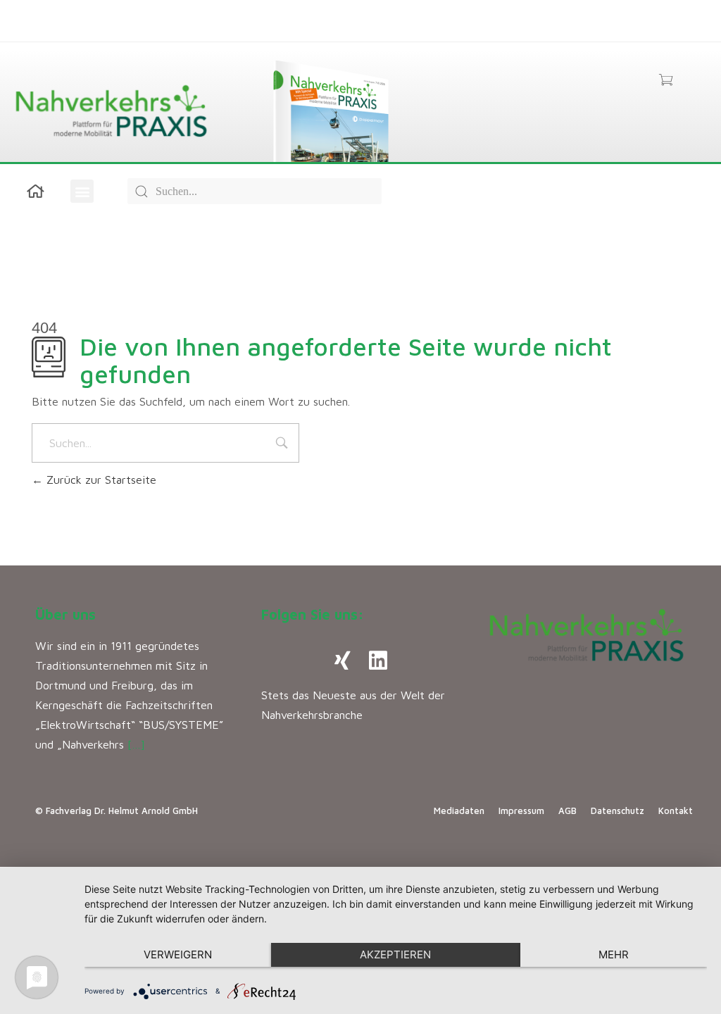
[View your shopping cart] (666, 81)
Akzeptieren (395, 954)
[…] (136, 744)
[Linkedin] (378, 660)
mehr (613, 954)
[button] (82, 191)
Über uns (65, 614)
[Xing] (342, 660)
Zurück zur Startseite (99, 479)
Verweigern (178, 954)
